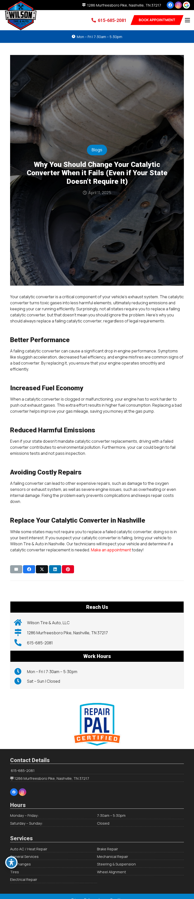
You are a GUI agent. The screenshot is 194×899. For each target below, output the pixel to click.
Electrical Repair (23, 879)
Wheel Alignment (111, 872)
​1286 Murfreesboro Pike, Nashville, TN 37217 (51, 778)
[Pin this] (68, 569)
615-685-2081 (23, 770)
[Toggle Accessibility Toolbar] (11, 862)
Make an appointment (111, 550)
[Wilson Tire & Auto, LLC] (20, 622)
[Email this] (16, 569)
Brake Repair (107, 849)
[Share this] (29, 569)
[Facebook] (170, 5)
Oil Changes (20, 864)
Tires (14, 872)
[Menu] (187, 20)
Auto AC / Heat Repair (28, 849)
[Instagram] (178, 5)
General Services (24, 856)
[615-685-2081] (20, 643)
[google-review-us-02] (186, 5)
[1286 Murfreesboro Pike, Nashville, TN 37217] (20, 633)
